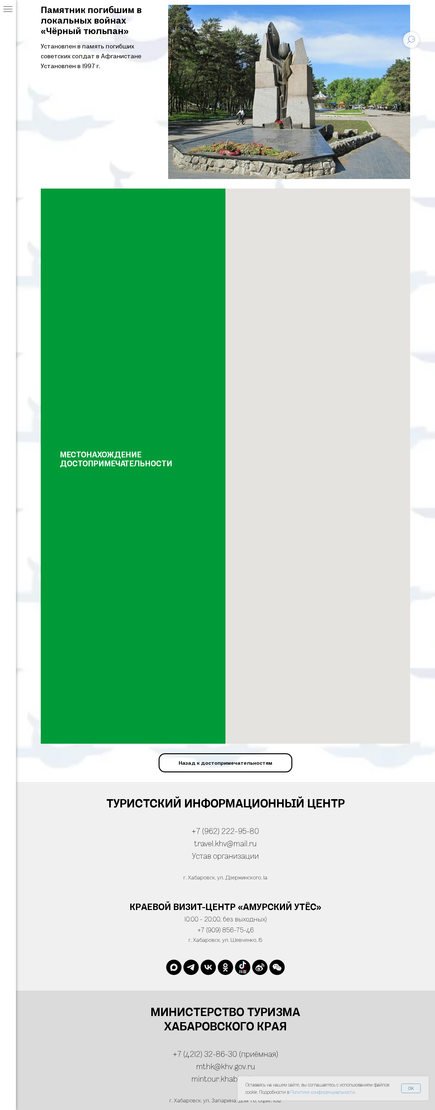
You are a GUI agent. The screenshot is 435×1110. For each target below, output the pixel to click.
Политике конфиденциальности (322, 1092)
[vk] (208, 967)
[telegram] (191, 967)
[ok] (225, 967)
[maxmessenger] (174, 967)
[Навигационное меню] (8, 9)
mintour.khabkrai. (221, 1079)
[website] (242, 967)
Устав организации (225, 856)
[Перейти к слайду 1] (289, 169)
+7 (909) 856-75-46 (225, 930)
